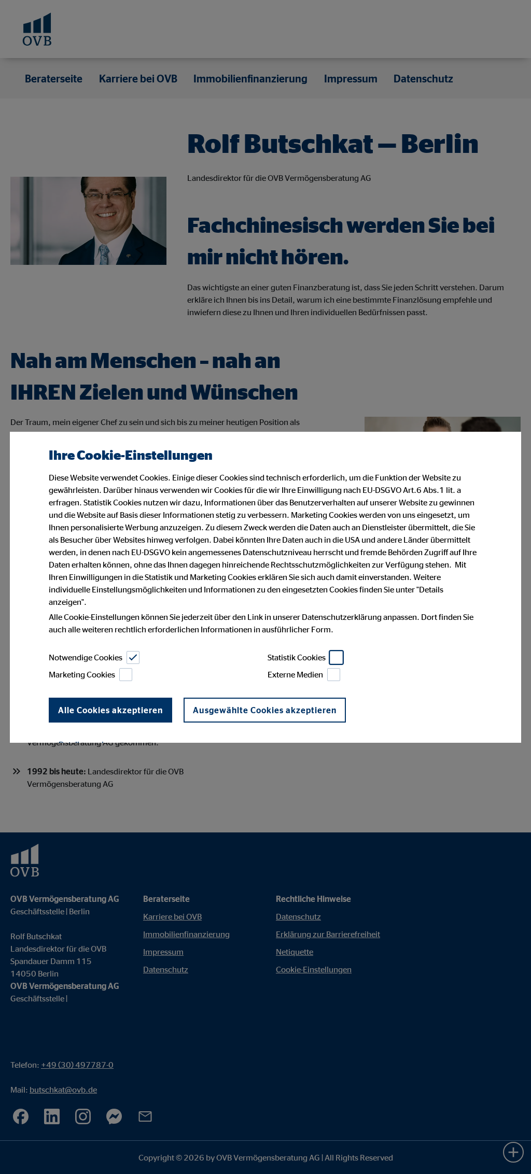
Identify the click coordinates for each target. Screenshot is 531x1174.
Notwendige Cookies (85, 657)
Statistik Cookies (297, 657)
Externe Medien (295, 674)
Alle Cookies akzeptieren (110, 710)
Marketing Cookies (82, 674)
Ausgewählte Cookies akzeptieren (265, 710)
